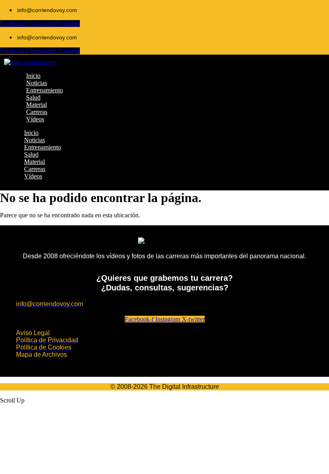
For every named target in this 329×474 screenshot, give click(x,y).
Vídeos (33, 176)
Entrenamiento (42, 147)
